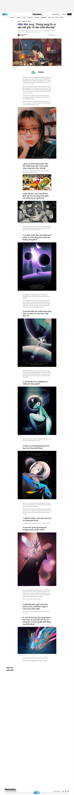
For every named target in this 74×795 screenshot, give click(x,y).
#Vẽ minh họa (25, 660)
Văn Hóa (18, 17)
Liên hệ (61, 17)
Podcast (57, 17)
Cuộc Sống (37, 17)
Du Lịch (23, 17)
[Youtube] (68, 791)
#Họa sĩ (41, 660)
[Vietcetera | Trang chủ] (37, 14)
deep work (25, 613)
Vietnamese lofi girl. (29, 83)
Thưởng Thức (29, 17)
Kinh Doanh (12, 17)
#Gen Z (45, 660)
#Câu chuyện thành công (34, 660)
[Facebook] (61, 791)
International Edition (55, 14)
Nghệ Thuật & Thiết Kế (26, 21)
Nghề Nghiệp (43, 17)
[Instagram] (66, 791)
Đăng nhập (64, 14)
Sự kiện (49, 17)
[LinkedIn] (63, 791)
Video (53, 17)
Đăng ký (69, 14)
